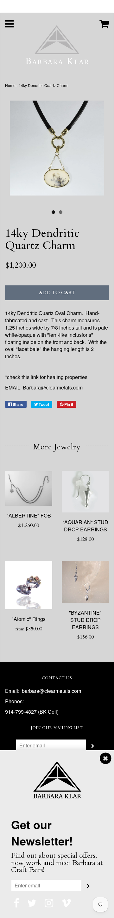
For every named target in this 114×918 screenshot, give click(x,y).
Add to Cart (57, 292)
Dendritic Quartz (35, 313)
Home (10, 85)
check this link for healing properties (47, 377)
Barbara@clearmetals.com (53, 387)
